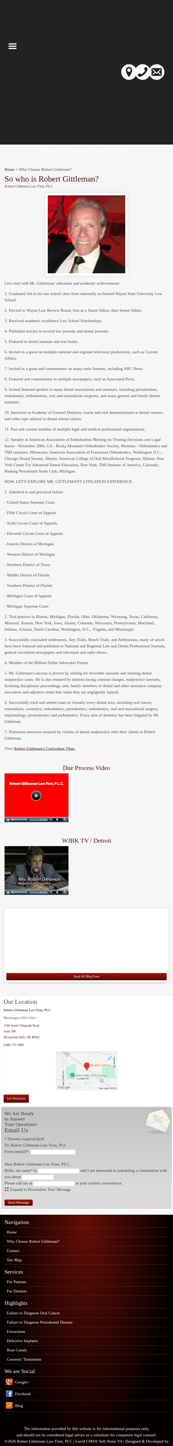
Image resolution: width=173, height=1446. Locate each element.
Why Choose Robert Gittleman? (33, 1241)
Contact (13, 1251)
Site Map (14, 1260)
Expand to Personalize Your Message (40, 1189)
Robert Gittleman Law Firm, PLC (86, 151)
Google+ (22, 1382)
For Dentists (17, 1291)
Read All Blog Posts (86, 976)
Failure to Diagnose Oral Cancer (33, 1313)
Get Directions (16, 1098)
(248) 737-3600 (14, 1045)
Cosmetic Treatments (24, 1359)
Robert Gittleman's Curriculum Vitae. (44, 748)
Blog (19, 1405)
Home (9, 169)
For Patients (16, 1282)
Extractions (16, 1331)
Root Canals (17, 1350)
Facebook (23, 1394)
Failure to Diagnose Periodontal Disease (40, 1322)
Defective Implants (22, 1341)
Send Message (18, 1202)
